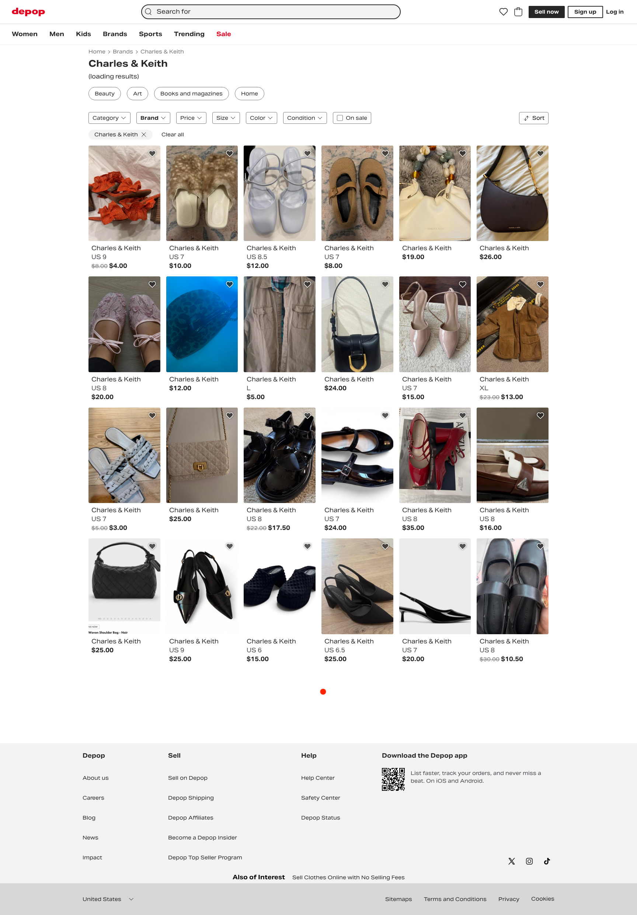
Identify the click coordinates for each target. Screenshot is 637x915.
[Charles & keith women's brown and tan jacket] (513, 324)
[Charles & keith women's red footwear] (435, 455)
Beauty (105, 93)
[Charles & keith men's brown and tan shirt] (280, 324)
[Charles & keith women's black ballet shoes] (357, 455)
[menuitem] (24, 34)
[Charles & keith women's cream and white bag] (202, 455)
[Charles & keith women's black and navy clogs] (280, 586)
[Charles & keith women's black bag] (357, 324)
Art (137, 93)
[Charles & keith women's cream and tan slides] (202, 193)
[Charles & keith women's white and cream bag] (435, 193)
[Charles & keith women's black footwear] (280, 455)
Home (249, 93)
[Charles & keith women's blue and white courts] (280, 193)
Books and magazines (191, 93)
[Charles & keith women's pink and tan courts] (435, 324)
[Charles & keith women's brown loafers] (513, 455)
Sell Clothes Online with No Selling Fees (348, 877)
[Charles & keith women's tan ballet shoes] (357, 193)
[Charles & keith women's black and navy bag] (513, 193)
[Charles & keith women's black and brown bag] (202, 324)
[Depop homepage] (28, 12)
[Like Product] (152, 154)
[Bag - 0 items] (518, 12)
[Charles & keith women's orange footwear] (124, 193)
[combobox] (271, 11)
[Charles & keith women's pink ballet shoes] (124, 324)
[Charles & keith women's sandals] (124, 455)
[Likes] (503, 12)
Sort (538, 118)
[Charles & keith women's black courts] (202, 586)
